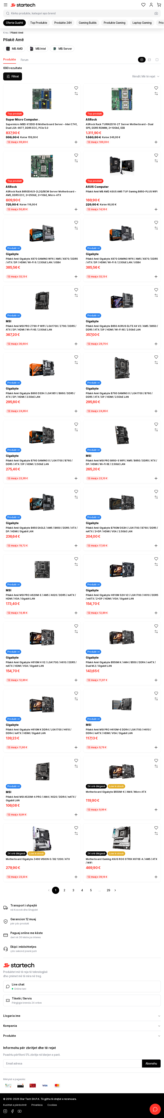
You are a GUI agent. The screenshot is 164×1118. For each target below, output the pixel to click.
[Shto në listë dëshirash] (76, 88)
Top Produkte (38, 22)
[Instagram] (5, 1111)
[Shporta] (159, 5)
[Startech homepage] (22, 5)
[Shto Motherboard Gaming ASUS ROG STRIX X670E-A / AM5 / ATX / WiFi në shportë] (156, 877)
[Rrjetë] (142, 59)
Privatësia (37, 1105)
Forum (24, 59)
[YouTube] (20, 1111)
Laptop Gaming (142, 22)
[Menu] (5, 4)
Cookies (52, 1105)
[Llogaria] (151, 4)
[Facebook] (12, 1111)
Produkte (9, 59)
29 (108, 890)
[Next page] (115, 890)
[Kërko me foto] (156, 13)
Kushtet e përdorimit (15, 1105)
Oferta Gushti (14, 22)
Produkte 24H (63, 22)
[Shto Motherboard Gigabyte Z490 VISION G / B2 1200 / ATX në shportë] (76, 877)
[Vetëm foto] (157, 59)
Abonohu (151, 1063)
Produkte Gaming (114, 22)
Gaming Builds (88, 22)
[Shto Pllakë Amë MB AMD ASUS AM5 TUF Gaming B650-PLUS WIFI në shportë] (156, 209)
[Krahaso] (76, 94)
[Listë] (149, 59)
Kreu (5, 32)
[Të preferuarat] (143, 5)
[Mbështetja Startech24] (155, 1109)
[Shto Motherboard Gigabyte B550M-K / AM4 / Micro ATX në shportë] (156, 809)
